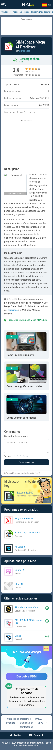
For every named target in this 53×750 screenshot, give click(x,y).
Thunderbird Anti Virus (26, 607)
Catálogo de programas (19, 719)
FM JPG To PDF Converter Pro (28, 621)
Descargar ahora (30, 59)
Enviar (41, 723)
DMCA (38, 719)
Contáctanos (26, 727)
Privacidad (10, 723)
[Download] (47, 608)
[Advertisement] (26, 26)
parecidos (13, 310)
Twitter (17, 735)
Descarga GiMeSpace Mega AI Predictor (28, 320)
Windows (5, 12)
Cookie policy (26, 723)
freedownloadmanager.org (30, 742)
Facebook (38, 735)
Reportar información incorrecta (21, 112)
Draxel (18, 635)
